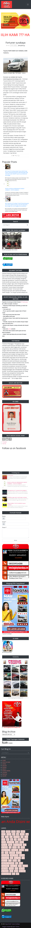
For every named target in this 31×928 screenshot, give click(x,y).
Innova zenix (14, 850)
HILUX (6, 837)
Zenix (13, 874)
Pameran (11, 868)
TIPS (15, 839)
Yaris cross (4, 860)
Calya (27, 834)
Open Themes (16, 926)
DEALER (4, 765)
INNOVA (22, 834)
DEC (19, 860)
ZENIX (6, 852)
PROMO (4, 767)
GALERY (4, 776)
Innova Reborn (5, 866)
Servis (16, 868)
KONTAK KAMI (6, 762)
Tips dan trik (5, 847)
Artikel (18, 831)
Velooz (16, 871)
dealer (3, 831)
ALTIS (9, 860)
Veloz (11, 858)
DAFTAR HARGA (17, 845)
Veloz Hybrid (17, 858)
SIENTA (22, 842)
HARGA (4, 764)
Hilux (16, 863)
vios (19, 847)
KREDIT (4, 769)
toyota (26, 837)
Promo (3, 839)
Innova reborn (5, 855)
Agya (17, 834)
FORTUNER (14, 45)
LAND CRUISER (14, 855)
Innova (21, 863)
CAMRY (14, 847)
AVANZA (9, 834)
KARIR (19, 866)
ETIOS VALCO (10, 842)
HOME (4, 760)
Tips (3, 852)
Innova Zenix (13, 866)
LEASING (4, 772)
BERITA (3, 834)
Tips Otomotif (5, 871)
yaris (3, 837)
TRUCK (19, 839)
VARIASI (4, 842)
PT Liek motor (24, 302)
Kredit (26, 850)
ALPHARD (25, 839)
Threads (4, 442)
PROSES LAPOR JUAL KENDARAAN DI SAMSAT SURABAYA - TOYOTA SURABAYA (14, 189)
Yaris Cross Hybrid (6, 874)
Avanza (23, 847)
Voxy (10, 847)
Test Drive (21, 868)
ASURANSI (12, 852)
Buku (11, 839)
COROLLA (18, 852)
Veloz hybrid (22, 871)
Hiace (24, 845)
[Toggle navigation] (28, 4)
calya (17, 874)
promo (9, 329)
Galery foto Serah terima (8, 863)
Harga (16, 842)
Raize (7, 839)
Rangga (10, 845)
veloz (11, 837)
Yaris (23, 858)
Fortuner (21, 850)
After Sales (4, 845)
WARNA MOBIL (6, 771)
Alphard (15, 860)
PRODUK (4, 774)
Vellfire (11, 871)
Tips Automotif (5, 858)
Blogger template (6, 926)
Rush (22, 837)
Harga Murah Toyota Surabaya (12, 924)
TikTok (4, 443)
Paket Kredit (5, 868)
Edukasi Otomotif (6, 850)
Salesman (21, 855)
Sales (13, 834)
